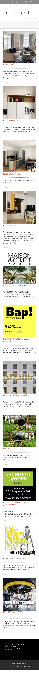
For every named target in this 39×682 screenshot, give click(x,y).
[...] (33, 296)
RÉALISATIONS (8, 649)
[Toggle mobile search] (31, 18)
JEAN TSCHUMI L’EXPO (12, 612)
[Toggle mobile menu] (35, 18)
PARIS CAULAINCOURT (13, 174)
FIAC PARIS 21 (9, 448)
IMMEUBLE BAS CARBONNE (15, 395)
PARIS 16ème (9, 64)
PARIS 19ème (9, 225)
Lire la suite (5, 82)
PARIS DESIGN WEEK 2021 (14, 558)
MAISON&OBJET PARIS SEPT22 (16, 285)
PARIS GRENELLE (10, 120)
